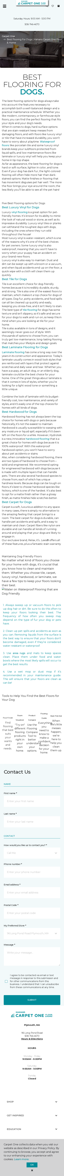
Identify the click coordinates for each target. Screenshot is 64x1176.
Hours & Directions (32, 1038)
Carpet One (8, 36)
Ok (32, 1164)
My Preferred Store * (15, 926)
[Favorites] (53, 6)
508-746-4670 (32, 24)
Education (14, 1129)
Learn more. (21, 1159)
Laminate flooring (13, 352)
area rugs (19, 653)
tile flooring (30, 309)
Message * (9, 945)
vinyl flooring (19, 212)
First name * (10, 793)
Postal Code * (11, 905)
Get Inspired (15, 1115)
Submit (32, 1000)
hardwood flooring (37, 438)
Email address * (12, 885)
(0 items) (58, 6)
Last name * (10, 814)
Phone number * (13, 864)
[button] (47, 6)
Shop (10, 1101)
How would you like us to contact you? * (25, 845)
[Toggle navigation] (4, 6)
